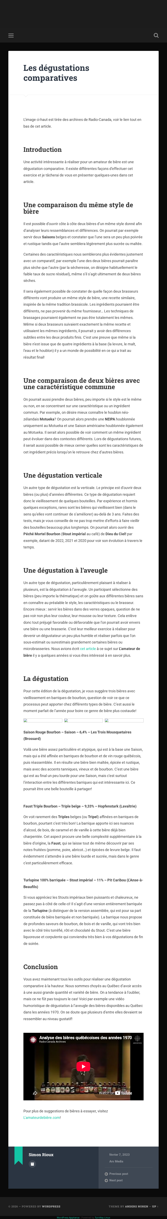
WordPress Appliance (68, 1217)
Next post (116, 1180)
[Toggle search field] (156, 35)
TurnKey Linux (102, 1217)
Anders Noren (136, 1206)
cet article (88, 649)
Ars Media (116, 1161)
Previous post (118, 1174)
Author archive (32, 1164)
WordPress (51, 1206)
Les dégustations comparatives (56, 72)
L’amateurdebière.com (41, 1117)
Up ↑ (155, 1206)
